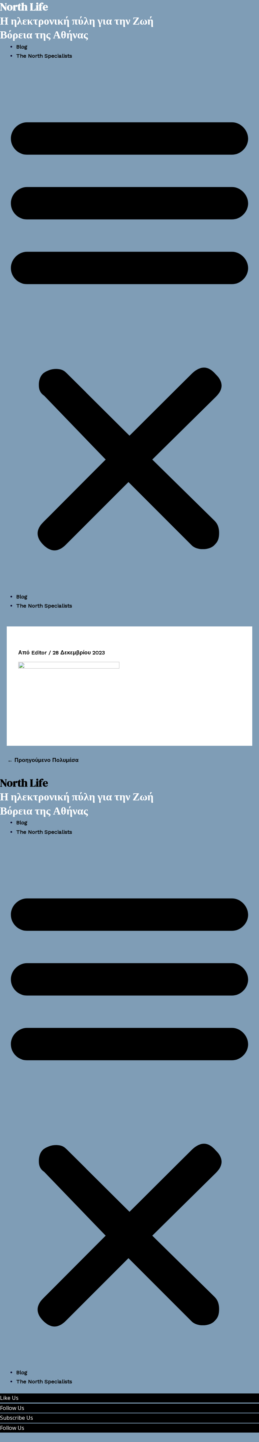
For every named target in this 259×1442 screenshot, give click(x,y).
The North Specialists (44, 56)
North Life (24, 782)
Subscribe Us (16, 1417)
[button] (129, 330)
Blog (21, 46)
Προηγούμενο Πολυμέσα (43, 760)
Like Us (9, 1398)
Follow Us (12, 1408)
